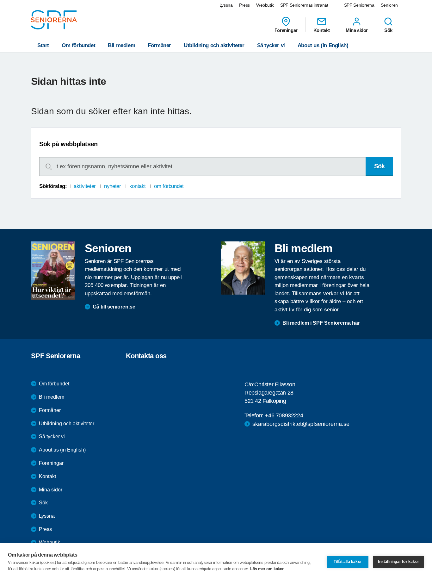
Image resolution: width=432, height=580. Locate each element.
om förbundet (168, 186)
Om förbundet (78, 45)
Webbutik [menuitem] (265, 5)
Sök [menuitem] (388, 30)
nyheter (112, 186)
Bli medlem (121, 45)
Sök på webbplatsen (68, 143)
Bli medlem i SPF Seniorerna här (321, 323)
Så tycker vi (271, 45)
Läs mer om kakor (267, 568)
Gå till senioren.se (114, 306)
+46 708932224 (284, 415)
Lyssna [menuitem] (226, 5)
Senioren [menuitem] (389, 5)
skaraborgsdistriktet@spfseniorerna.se (300, 424)
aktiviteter (85, 186)
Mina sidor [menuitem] (357, 30)
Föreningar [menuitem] (286, 30)
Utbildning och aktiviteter (214, 45)
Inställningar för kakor (398, 561)
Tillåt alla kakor (348, 561)
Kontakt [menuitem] (321, 30)
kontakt (137, 186)
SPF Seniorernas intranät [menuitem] (304, 5)
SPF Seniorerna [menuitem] (359, 5)
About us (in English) (323, 45)
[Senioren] (53, 270)
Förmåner (159, 45)
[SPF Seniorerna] (54, 19)
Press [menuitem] (244, 5)
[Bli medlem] (243, 268)
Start (43, 45)
